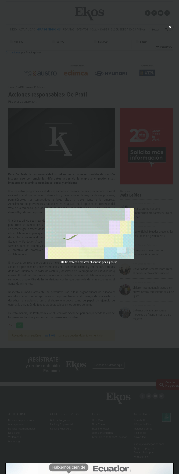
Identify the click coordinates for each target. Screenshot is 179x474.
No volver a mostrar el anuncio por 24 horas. (91, 262)
